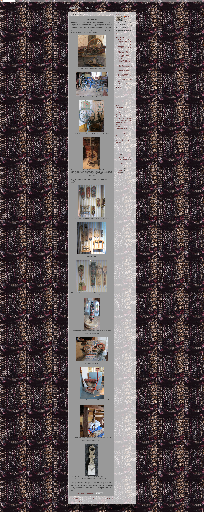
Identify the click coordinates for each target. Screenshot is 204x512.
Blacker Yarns (119, 114)
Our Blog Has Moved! (123, 52)
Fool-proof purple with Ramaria (125, 79)
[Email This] (96, 493)
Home (92, 498)
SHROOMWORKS (122, 78)
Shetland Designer (121, 130)
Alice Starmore (120, 112)
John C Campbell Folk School (123, 120)
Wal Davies (120, 56)
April (120, 163)
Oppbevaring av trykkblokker (124, 83)
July (120, 156)
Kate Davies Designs (123, 55)
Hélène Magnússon (121, 122)
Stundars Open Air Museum (123, 109)
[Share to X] (99, 493)
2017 (119, 150)
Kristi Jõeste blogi (123, 59)
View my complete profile (122, 34)
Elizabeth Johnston (121, 116)
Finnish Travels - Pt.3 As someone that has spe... (125, 158)
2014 (119, 152)
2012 (119, 172)
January (121, 170)
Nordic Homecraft (81, 7)
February (121, 168)
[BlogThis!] (98, 493)
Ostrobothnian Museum (122, 107)
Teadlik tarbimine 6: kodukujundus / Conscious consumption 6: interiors (124, 61)
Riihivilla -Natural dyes (124, 69)
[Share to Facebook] (101, 493)
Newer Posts (75, 498)
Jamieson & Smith (123, 51)
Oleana (118, 126)
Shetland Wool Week (121, 134)
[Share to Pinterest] (102, 493)
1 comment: (90, 493)
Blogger (111, 508)
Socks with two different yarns (125, 66)
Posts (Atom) (80, 501)
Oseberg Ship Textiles (121, 128)
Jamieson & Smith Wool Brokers (124, 118)
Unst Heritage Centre (121, 139)
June (120, 161)
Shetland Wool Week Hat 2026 (125, 75)
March (121, 166)
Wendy (127, 16)
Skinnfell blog (122, 81)
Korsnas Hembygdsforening (123, 111)
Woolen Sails (119, 144)
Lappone (120, 65)
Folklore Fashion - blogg (124, 39)
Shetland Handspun (123, 74)
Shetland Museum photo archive (124, 132)
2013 (119, 154)
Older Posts (109, 498)
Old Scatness (119, 124)
